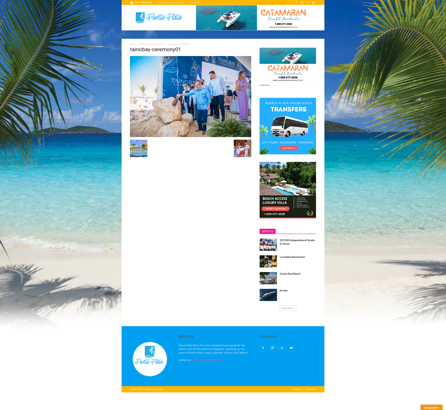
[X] (307, 2)
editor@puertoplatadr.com (208, 360)
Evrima (283, 290)
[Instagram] (302, 2)
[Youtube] (313, 2)
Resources (311, 389)
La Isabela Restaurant (292, 257)
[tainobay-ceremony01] (190, 136)
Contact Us (194, 2)
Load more (286, 308)
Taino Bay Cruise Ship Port (152, 44)
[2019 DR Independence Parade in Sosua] (268, 245)
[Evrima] (268, 295)
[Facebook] (296, 2)
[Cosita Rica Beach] (268, 278)
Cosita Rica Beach (290, 273)
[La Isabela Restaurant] (268, 261)
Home (133, 44)
